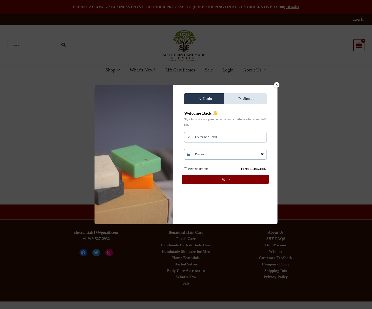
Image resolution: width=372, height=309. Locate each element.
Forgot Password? (254, 168)
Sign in (225, 179)
